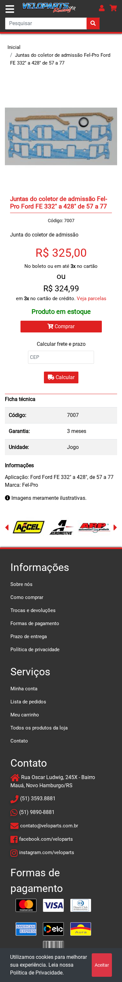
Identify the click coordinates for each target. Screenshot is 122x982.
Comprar (64, 326)
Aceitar (102, 965)
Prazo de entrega (28, 636)
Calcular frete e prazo (61, 344)
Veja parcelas (91, 298)
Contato (19, 741)
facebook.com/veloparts (46, 839)
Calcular (64, 377)
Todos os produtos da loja (39, 728)
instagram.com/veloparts (46, 852)
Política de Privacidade (36, 973)
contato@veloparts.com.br (49, 826)
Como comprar (26, 597)
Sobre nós (21, 584)
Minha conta (23, 689)
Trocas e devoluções (33, 610)
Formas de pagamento (34, 623)
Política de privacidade (35, 649)
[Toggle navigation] (9, 9)
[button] (101, 8)
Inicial (13, 47)
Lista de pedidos (28, 702)
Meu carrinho (24, 715)
